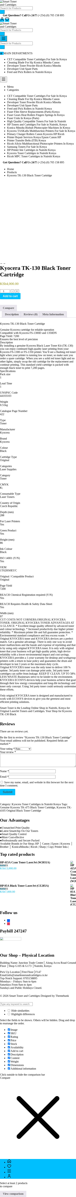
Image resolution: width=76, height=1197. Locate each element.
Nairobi (53, 707)
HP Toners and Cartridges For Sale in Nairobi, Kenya (37, 124)
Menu (10, 86)
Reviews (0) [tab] (30, 314)
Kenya (62, 707)
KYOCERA (17, 638)
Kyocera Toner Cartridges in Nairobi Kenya (31, 153)
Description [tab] (12, 314)
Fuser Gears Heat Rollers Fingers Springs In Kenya (36, 114)
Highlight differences (23, 1014)
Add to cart (10, 296)
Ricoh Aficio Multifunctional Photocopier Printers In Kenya (40, 143)
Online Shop (38, 707)
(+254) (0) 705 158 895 (51, 15)
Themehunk (62, 995)
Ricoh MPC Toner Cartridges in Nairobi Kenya (33, 156)
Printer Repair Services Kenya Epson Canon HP (34, 137)
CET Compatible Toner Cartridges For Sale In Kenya (37, 59)
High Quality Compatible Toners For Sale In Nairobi (36, 121)
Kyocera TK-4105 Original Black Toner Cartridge (36, 809)
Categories (13, 89)
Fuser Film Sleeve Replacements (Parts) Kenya (33, 111)
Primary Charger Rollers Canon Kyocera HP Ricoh (35, 134)
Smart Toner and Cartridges (24, 995)
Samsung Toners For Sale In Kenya (27, 146)
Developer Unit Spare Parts (22, 68)
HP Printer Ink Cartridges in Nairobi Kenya (31, 149)
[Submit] (2, 12)
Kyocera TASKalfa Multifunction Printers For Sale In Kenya (41, 130)
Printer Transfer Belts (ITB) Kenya (26, 140)
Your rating (7, 748)
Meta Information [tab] (53, 314)
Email (4, 776)
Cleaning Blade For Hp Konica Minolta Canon (33, 62)
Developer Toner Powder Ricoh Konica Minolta (34, 65)
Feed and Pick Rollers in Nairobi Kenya (29, 72)
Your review (8, 752)
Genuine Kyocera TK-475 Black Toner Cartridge (27, 807)
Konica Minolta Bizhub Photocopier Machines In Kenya (38, 127)
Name (4, 771)
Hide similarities (20, 1010)
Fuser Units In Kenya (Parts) (23, 118)
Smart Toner (7, 707)
